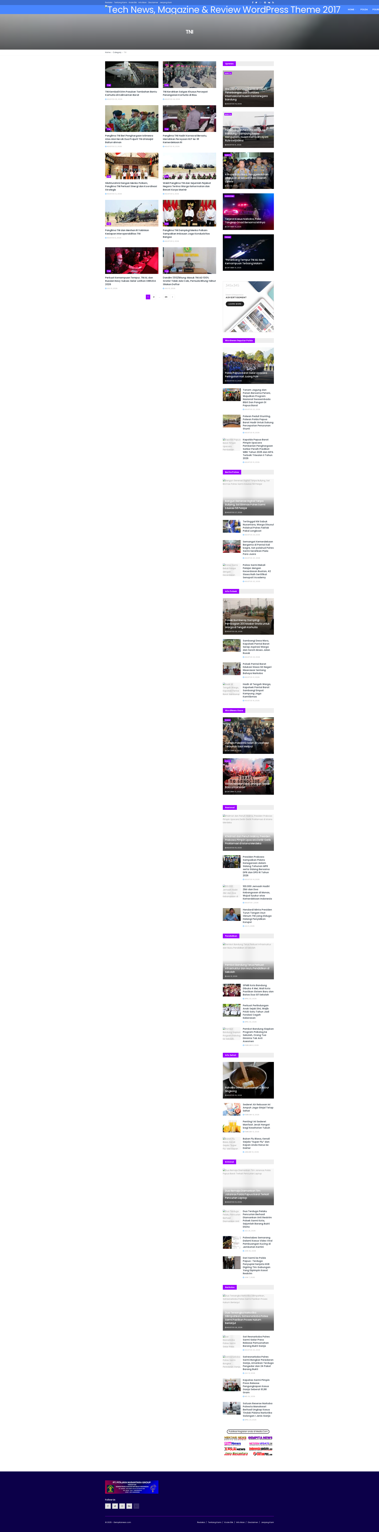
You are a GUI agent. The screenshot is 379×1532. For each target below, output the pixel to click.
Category (117, 52)
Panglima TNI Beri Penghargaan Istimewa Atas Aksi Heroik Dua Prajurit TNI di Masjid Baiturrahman (129, 139)
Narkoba (229, 196)
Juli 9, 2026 (249, 926)
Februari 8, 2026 (251, 1045)
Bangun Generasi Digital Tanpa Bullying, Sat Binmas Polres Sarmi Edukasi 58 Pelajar (245, 504)
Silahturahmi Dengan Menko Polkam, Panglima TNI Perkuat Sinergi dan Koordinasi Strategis (131, 186)
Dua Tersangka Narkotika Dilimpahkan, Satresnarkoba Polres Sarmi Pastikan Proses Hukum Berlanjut (246, 1318)
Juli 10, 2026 (169, 288)
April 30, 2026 (250, 998)
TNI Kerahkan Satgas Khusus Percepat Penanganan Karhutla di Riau (185, 93)
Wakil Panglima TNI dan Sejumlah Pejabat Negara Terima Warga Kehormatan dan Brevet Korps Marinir (187, 186)
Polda (364, 9)
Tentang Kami (120, 2)
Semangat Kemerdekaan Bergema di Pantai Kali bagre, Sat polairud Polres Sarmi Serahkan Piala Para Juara (258, 548)
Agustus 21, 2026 (114, 146)
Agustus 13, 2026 (252, 462)
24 (166, 297)
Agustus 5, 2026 (171, 194)
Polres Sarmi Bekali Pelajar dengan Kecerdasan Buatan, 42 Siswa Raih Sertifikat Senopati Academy (257, 571)
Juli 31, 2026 (111, 288)
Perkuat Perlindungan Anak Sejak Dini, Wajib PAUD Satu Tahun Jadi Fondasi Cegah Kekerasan (256, 1011)
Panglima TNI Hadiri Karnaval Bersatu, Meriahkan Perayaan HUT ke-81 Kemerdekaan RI (185, 139)
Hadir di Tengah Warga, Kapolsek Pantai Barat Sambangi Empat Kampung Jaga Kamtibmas (257, 690)
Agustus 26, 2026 (234, 631)
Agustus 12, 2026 (114, 194)
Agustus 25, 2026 (114, 99)
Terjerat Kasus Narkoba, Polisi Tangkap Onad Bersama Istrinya (245, 220)
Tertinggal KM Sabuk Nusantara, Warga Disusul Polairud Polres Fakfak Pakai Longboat (258, 526)
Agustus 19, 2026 (252, 432)
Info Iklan (142, 2)
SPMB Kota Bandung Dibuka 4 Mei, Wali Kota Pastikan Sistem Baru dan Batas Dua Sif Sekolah (258, 990)
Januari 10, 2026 (251, 1152)
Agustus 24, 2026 (172, 99)
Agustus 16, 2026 (234, 1095)
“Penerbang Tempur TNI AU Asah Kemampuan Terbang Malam (245, 261)
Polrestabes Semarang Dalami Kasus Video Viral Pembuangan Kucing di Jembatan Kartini (257, 1242)
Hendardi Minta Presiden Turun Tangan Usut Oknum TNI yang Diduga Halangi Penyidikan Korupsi (257, 916)
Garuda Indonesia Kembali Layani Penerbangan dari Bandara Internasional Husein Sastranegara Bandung (246, 94)
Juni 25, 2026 (250, 1251)
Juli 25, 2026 (250, 1231)
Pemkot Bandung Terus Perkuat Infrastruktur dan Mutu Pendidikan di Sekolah (247, 968)
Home (351, 9)
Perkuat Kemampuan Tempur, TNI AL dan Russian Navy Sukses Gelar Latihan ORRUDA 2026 (130, 281)
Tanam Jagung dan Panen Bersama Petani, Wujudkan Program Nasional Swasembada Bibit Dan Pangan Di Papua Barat (257, 397)
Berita (228, 73)
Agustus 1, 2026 (251, 902)
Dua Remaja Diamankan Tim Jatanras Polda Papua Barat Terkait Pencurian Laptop (247, 1194)
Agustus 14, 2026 (234, 104)
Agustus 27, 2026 (234, 512)
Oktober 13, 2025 (233, 750)
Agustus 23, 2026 (252, 657)
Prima (228, 237)
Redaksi (108, 2)
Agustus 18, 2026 (172, 146)
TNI (125, 52)
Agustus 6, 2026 (233, 145)
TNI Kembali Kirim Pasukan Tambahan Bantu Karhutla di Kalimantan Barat (131, 93)
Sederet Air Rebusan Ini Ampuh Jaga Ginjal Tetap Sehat (258, 1107)
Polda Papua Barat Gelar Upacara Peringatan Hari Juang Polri (246, 374)
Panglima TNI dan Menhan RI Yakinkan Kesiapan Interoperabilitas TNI (127, 232)
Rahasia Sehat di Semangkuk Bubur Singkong (247, 1089)
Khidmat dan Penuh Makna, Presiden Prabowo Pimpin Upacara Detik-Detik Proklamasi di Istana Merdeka (248, 840)
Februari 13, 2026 (251, 1114)
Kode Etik (133, 2)
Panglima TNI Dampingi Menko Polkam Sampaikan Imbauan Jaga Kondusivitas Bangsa (186, 234)
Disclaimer (153, 2)
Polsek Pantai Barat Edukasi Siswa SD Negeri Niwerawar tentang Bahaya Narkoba (257, 668)
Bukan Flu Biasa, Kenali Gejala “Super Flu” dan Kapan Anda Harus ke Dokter (256, 1143)
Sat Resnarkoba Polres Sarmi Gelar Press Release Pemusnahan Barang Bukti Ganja (256, 1341)
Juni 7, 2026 (249, 1277)
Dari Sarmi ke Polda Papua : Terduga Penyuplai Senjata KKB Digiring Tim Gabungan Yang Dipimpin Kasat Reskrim (256, 1265)
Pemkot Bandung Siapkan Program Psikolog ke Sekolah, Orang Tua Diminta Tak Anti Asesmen (258, 1035)
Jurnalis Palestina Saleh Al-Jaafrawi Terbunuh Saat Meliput (247, 744)
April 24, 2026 (250, 1420)
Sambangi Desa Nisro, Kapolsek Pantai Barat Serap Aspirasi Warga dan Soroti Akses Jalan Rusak (256, 647)
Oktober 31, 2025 (233, 226)
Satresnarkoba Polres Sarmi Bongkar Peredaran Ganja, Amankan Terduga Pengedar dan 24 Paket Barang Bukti (258, 1363)
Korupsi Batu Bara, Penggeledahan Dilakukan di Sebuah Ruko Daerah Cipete (246, 178)
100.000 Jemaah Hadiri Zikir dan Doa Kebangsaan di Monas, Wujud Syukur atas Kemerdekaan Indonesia (257, 892)
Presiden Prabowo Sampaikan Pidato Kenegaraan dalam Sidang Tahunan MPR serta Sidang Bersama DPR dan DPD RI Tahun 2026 (256, 866)
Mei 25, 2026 (249, 1396)
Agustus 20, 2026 (252, 409)
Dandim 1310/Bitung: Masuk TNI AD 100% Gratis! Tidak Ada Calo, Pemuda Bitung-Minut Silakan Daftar (189, 281)
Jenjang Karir (166, 2)
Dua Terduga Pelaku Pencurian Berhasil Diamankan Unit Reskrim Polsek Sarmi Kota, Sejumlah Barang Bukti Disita (257, 1219)
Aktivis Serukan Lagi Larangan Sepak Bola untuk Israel (247, 785)
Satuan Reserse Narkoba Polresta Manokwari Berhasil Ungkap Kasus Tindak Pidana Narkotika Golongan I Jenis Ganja (257, 1409)
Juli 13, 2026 (231, 976)
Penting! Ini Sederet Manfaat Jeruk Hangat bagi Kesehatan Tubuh (256, 1124)
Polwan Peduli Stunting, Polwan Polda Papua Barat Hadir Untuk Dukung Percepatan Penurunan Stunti (258, 422)
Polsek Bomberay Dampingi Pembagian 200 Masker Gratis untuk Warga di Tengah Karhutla (247, 623)
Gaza (227, 720)
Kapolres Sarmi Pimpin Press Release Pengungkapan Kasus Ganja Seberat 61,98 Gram (256, 1386)
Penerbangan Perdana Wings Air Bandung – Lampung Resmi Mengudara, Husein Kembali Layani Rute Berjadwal (246, 135)
